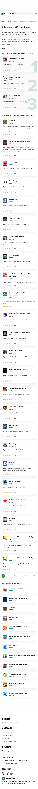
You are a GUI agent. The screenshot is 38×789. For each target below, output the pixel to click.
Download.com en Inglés (9, 741)
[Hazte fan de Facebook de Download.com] (3, 773)
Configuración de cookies (9, 763)
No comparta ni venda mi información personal (15, 760)
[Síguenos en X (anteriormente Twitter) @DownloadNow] (7, 773)
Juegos (9, 21)
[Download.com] (6, 14)
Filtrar (3, 49)
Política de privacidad (8, 751)
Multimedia (15, 21)
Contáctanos (5, 738)
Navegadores (23, 21)
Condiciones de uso (8, 754)
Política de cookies (7, 757)
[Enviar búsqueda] (13, 13)
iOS (2, 21)
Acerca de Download (8, 732)
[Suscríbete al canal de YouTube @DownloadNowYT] (11, 773)
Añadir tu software (7, 735)
